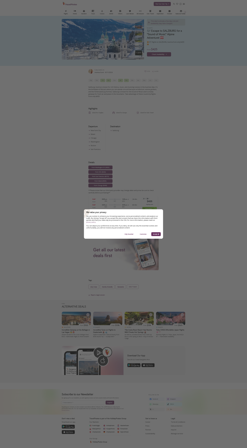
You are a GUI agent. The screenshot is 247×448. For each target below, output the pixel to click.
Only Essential (129, 234)
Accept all (156, 234)
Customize (143, 234)
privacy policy (91, 222)
